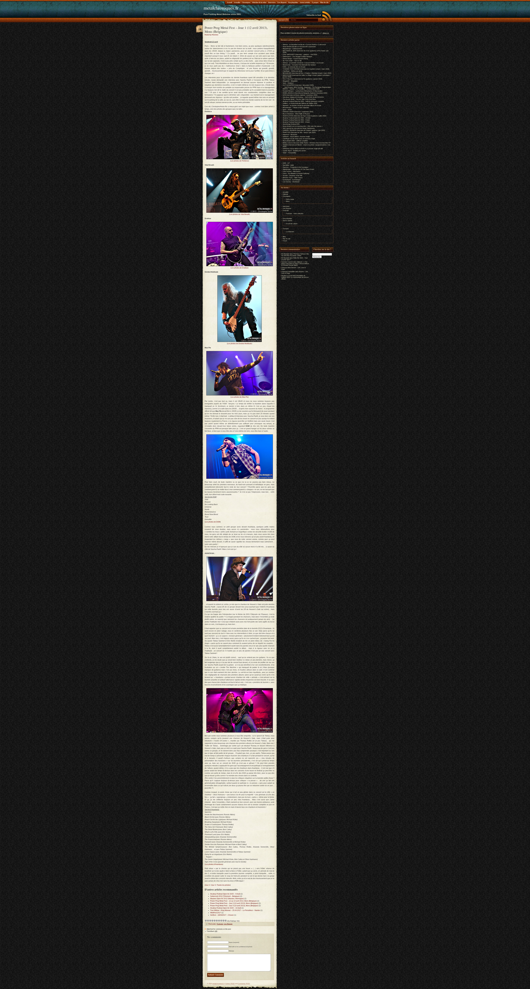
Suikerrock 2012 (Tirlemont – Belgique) (225, 896)
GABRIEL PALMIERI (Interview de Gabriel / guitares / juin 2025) (304, 130)
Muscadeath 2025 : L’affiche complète (295, 141)
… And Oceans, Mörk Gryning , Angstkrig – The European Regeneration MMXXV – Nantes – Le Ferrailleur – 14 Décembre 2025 (307, 88)
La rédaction (290, 231)
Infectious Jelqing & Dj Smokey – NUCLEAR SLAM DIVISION (303, 97)
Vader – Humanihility (289, 153)
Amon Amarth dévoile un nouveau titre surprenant (299, 46)
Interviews (272, 2)
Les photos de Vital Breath (239, 214)
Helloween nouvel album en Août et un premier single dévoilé (303, 148)
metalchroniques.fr (221, 8)
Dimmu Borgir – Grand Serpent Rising (295, 58)
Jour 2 (207, 885)
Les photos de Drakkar (239, 268)
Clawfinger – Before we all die (292, 71)
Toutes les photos (223, 885)
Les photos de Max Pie (239, 397)
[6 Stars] (217, 920)
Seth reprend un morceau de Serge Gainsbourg (299, 128)
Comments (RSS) (244, 983)
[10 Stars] (226, 920)
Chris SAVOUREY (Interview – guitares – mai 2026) (300, 54)
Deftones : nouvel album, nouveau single (296, 136)
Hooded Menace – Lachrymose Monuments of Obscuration (302, 91)
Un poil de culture (291, 223)
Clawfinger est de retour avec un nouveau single (299, 138)
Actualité (237, 2)
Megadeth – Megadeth (290, 81)
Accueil (229, 2)
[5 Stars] (215, 920)
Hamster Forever (287, 262)
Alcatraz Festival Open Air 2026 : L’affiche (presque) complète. (303, 101)
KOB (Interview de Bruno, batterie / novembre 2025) (300, 95)
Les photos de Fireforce (239, 161)
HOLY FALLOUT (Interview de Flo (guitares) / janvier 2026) (302, 79)
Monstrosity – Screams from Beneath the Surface (299, 65)
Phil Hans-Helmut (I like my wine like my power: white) (295, 254)
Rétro (288, 201)
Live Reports (282, 2)
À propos (315, 2)
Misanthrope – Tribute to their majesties (296, 107)
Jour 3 (213, 885)
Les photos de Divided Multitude (239, 344)
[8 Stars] (221, 920)
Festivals (220, 924)
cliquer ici (326, 33)
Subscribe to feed (314, 15)
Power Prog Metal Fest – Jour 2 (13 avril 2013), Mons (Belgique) (234, 903)
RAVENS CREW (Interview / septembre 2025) (298, 111)
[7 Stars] (219, 920)
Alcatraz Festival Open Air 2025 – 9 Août (225, 894)
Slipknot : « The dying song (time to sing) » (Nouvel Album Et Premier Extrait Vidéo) (295, 263)
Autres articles (305, 2)
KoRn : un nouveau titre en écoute (294, 67)
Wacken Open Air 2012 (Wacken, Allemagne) (227, 899)
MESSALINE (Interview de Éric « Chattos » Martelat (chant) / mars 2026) (307, 73)
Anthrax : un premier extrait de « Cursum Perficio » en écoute (303, 63)
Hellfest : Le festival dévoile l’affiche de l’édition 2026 (300, 103)
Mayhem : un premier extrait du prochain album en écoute (302, 105)
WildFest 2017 (215, 913)
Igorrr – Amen (287, 109)
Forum (285, 241)
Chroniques (246, 2)
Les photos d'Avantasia (214, 864)
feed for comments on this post (219, 929)
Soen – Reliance (288, 83)
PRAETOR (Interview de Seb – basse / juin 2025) (299, 132)
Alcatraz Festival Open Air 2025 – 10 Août (225, 908)
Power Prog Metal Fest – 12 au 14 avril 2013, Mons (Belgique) (233, 901)
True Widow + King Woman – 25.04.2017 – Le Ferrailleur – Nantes (235, 910)
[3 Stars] (210, 920)
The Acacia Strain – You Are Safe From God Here (299, 99)
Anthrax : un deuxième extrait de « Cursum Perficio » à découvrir (304, 44)
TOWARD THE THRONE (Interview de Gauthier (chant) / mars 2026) (306, 69)
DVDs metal (290, 199)
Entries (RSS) (230, 983)
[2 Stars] (208, 920)
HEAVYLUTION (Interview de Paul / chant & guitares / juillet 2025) (304, 116)
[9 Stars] (223, 920)
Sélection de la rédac (259, 2)
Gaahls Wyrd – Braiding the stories (294, 150)
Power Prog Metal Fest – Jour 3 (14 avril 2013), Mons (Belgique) (234, 906)
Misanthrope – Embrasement (292, 48)
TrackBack (212, 931)
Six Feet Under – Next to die (292, 61)
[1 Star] (206, 920)
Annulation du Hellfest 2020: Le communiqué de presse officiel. (295, 277)
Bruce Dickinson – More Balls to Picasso (296, 114)
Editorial (285, 194)
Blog (284, 236)
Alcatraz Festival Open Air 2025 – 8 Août (296, 122)
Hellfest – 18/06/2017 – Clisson (222, 915)
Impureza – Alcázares (290, 134)
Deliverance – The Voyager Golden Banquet (297, 56)
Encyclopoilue (293, 2)
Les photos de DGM (212, 522)
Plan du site (324, 2)
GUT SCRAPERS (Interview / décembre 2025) (298, 85)
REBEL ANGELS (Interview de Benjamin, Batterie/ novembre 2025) (305, 93)
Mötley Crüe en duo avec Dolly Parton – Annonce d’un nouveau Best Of (306, 143)
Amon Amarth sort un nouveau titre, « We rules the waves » (302, 126)
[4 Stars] (212, 920)
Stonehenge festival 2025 (291, 124)
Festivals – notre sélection (294, 213)
